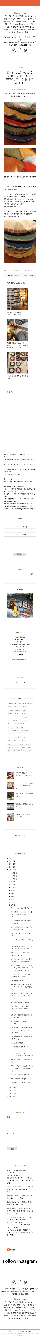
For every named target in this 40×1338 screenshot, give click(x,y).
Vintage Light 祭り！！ (18, 1043)
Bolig (9, 1202)
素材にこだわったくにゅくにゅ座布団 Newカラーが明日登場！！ (21, 914)
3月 (12, 899)
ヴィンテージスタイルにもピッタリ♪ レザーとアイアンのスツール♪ (21, 995)
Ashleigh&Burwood (25, 703)
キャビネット (27, 717)
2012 (10, 1097)
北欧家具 (29, 751)
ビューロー (21, 740)
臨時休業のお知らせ (17, 981)
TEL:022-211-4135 (27, 464)
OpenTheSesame (13, 1187)
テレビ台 (16, 737)
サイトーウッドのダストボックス (21, 908)
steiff (10, 713)
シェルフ (24, 720)
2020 (10, 858)
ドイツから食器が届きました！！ (21, 1075)
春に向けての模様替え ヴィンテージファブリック (17, 313)
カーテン (19, 717)
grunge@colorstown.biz (12, 474)
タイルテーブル (25, 730)
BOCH (9, 706)
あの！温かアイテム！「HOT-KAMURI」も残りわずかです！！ (20, 1008)
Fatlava (10, 710)
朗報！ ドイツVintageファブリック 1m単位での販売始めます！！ (22, 1068)
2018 (10, 864)
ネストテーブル (12, 740)
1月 (12, 905)
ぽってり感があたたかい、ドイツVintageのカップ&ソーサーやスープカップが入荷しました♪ (22, 967)
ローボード (11, 747)
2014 (10, 1091)
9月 (12, 881)
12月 (12, 873)
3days (9, 1178)
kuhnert (18, 710)
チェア (9, 734)
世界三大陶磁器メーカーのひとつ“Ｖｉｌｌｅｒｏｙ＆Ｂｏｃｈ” (24, 775)
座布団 (29, 747)
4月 (12, 896)
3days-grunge (26, 1331)
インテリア (19, 67)
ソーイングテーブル (20, 723)
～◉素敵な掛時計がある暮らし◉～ (17, 377)
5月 (12, 893)
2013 (10, 1094)
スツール (10, 723)
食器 (14, 751)
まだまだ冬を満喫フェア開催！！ (21, 1002)
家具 (18, 747)
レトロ (27, 744)
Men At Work (11, 1230)
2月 (12, 902)
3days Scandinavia (13, 1196)
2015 (10, 1088)
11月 (12, 876)
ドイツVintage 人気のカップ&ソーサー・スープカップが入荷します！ (22, 986)
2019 (10, 861)
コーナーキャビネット (13, 720)
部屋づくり (19, 270)
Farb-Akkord (11, 1217)
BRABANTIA (17, 706)
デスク (9, 737)
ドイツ (23, 737)
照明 (9, 751)
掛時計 (23, 747)
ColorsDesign (11, 1225)
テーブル (24, 734)
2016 (10, 870)
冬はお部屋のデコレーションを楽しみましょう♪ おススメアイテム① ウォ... (17, 345)
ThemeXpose (18, 1333)
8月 (12, 884)
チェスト (16, 734)
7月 (12, 887)
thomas (16, 713)
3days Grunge (11, 1208)
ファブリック (20, 744)
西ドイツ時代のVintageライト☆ (21, 1079)
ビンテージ (11, 744)
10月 (12, 879)
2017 (10, 867)
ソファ (9, 727)
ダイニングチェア (18, 727)
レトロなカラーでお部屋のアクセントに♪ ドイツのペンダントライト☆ (21, 1030)
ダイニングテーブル (13, 730)
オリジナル (11, 717)
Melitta (25, 710)
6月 (12, 890)
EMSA (24, 706)
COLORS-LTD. (11, 1173)
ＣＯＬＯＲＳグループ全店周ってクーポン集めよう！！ (24, 785)
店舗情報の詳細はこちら (20, 659)
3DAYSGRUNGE (12, 703)
